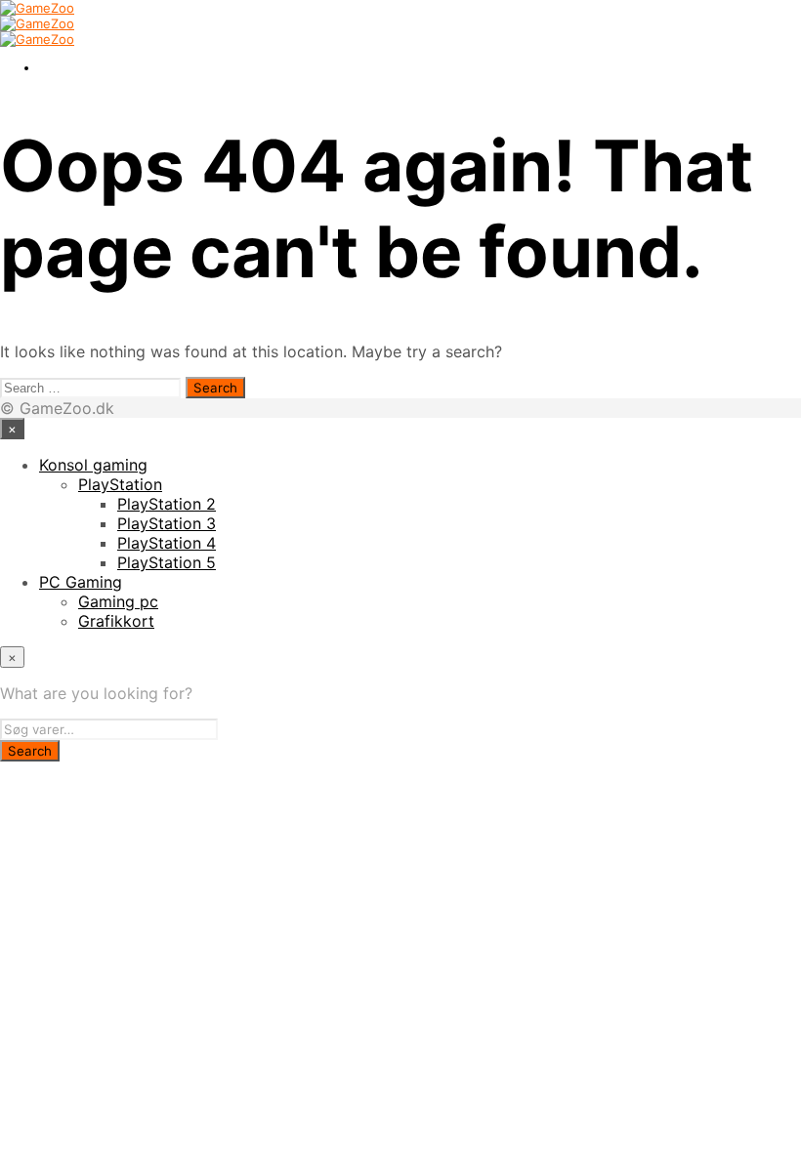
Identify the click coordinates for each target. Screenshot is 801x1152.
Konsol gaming (93, 464)
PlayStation (120, 484)
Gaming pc (118, 601)
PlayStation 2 (166, 504)
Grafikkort (116, 621)
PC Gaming (80, 582)
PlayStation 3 (166, 523)
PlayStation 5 (166, 562)
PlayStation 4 (166, 543)
